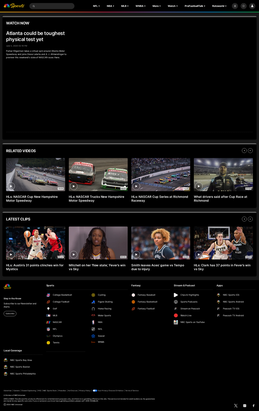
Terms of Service (132, 391)
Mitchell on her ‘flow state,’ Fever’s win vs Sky (97, 267)
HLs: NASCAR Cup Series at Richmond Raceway (159, 198)
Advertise (7, 391)
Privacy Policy (85, 391)
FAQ (39, 391)
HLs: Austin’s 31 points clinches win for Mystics (34, 267)
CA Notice (119, 391)
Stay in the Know (12, 298)
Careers (16, 391)
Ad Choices (72, 391)
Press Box (62, 391)
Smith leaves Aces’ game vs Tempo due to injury (157, 267)
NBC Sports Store (50, 391)
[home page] (14, 6)
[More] (235, 6)
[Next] (250, 150)
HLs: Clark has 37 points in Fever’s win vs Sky (222, 267)
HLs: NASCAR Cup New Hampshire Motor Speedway (32, 198)
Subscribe (10, 313)
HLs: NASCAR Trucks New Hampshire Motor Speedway (96, 198)
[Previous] (244, 150)
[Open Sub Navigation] (99, 6)
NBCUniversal (19, 395)
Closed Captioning (28, 391)
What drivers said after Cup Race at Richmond (220, 198)
